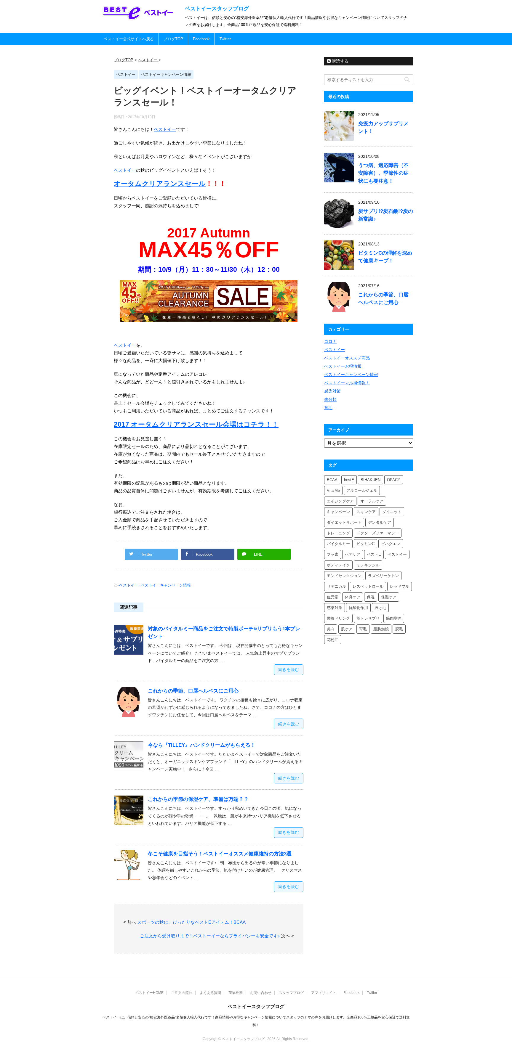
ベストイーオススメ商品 (347, 358)
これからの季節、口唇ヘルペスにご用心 (193, 691)
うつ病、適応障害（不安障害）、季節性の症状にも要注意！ (383, 173)
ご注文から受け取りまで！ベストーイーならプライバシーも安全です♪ (210, 935)
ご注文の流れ (181, 993)
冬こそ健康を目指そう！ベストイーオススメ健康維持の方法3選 (220, 854)
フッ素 (332, 554)
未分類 (330, 399)
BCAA (332, 480)
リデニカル (336, 586)
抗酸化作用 (358, 607)
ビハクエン (390, 544)
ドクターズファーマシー (377, 533)
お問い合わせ (260, 993)
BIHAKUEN (370, 480)
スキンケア (366, 512)
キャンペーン (338, 512)
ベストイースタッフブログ (217, 9)
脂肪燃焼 (381, 629)
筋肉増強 (393, 618)
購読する (339, 61)
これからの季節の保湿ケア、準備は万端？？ (198, 799)
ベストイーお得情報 (342, 366)
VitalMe (333, 490)
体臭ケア (352, 597)
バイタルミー (338, 544)
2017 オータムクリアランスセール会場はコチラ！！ (196, 424)
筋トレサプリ (368, 618)
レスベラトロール (368, 586)
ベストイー (165, 129)
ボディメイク (338, 565)
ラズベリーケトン (383, 576)
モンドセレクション (344, 576)
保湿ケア (388, 597)
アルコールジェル (361, 490)
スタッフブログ (291, 993)
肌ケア (347, 629)
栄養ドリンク (338, 618)
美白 (331, 629)
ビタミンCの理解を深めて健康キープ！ (385, 257)
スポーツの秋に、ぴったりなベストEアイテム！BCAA (191, 922)
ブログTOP (173, 39)
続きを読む (288, 669)
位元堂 (332, 597)
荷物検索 (235, 993)
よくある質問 (210, 993)
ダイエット (391, 512)
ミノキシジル (368, 565)
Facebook (201, 39)
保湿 (371, 597)
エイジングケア (340, 501)
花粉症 (332, 639)
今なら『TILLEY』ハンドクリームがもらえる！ (201, 745)
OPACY (393, 480)
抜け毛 (380, 607)
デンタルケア (379, 522)
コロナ (330, 341)
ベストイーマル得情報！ (347, 382)
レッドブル (399, 586)
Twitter (225, 39)
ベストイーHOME (149, 993)
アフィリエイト (323, 993)
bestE (349, 480)
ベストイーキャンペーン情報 (166, 585)
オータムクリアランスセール (160, 183)
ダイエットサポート (344, 522)
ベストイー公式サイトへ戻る (129, 39)
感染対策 (332, 391)
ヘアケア (352, 554)
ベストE (374, 554)
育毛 (328, 407)
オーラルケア (371, 501)
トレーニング (338, 533)
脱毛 (399, 629)
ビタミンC (365, 544)
